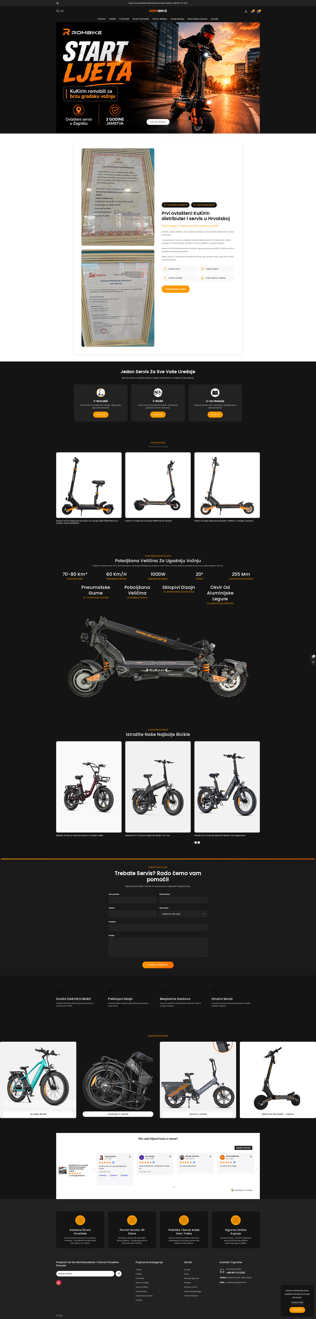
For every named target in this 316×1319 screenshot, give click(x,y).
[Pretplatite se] (119, 1274)
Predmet (113, 922)
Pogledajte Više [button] (104, 1172)
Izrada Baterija (141, 1291)
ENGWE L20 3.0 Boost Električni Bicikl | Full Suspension (150, 835)
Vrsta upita (164, 908)
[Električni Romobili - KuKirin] (198, 1080)
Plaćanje (187, 1283)
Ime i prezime (114, 894)
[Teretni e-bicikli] (118, 1080)
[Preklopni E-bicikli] (38, 1080)
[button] (59, 11)
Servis (186, 1274)
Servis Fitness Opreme (144, 1296)
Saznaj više (101, 415)
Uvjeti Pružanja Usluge (192, 1291)
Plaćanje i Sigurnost (191, 1278)
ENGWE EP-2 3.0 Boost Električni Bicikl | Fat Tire (78, 835)
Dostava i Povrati (190, 1287)
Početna (139, 1270)
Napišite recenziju (243, 1148)
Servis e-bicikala (142, 1287)
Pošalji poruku (158, 965)
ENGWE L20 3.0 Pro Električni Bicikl (210, 835)
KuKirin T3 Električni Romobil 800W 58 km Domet (79, 521)
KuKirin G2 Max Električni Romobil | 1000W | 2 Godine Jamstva (154, 521)
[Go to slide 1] (173, 1187)
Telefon (112, 908)
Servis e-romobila (142, 1283)
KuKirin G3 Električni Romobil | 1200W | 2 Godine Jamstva (221, 521)
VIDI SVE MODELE (158, 122)
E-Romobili (140, 1278)
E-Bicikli (138, 1274)
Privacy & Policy (297, 1302)
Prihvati (297, 1310)
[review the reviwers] (130, 1156)
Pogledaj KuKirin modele (175, 289)
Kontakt (139, 1300)
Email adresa (165, 894)
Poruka (112, 935)
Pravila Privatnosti (191, 1296)
